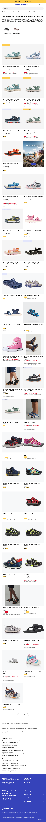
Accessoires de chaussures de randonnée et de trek (12, 750)
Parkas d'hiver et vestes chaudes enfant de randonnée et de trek (15, 758)
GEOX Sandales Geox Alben (9, 454)
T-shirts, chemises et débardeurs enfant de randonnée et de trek (15, 753)
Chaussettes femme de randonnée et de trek (11, 770)
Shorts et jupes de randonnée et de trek (10, 763)
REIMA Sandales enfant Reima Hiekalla (32, 295)
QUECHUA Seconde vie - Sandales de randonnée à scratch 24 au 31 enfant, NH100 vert (11, 422)
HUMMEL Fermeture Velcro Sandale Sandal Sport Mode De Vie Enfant (12, 390)
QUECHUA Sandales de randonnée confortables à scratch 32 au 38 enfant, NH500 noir (33, 264)
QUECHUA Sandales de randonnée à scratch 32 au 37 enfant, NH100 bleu (11, 67)
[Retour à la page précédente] (18, 714)
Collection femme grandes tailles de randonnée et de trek (14, 765)
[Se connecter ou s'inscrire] (39, 4)
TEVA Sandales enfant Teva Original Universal (32, 641)
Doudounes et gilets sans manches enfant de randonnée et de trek (15, 766)
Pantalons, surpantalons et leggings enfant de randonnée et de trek (16, 757)
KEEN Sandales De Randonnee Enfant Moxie (11, 641)
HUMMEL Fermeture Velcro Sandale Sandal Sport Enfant (12, 608)
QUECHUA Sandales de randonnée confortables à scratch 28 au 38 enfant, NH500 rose (12, 264)
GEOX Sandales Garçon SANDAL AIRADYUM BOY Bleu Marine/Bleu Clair (33, 325)
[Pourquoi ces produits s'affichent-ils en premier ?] (2, 42)
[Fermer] (43, 1)
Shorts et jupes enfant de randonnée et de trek (11, 740)
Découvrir (33, 163)
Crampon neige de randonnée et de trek (10, 760)
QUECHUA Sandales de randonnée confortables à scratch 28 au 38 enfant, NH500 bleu (12, 198)
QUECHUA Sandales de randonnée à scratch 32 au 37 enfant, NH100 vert (32, 131)
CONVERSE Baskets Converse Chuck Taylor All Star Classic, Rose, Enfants (12, 357)
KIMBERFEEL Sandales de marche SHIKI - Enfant (33, 672)
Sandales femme (16, 33)
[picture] (12, 54)
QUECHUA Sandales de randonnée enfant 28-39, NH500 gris (33, 390)
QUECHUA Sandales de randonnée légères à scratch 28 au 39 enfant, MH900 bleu (12, 131)
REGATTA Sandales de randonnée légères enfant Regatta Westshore (33, 575)
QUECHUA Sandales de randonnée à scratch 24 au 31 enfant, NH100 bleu (11, 100)
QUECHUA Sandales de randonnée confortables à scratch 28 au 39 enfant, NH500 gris (33, 68)
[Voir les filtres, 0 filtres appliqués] (3, 39)
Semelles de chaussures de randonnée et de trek (12, 748)
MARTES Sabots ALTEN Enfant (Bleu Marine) (12, 295)
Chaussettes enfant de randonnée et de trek (11, 768)
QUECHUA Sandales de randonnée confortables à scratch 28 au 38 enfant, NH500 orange (12, 165)
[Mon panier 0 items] (42, 4)
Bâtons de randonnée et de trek (8, 747)
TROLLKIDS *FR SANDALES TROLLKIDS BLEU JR (11, 325)
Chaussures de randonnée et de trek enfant (11, 742)
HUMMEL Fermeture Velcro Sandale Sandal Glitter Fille (12, 672)
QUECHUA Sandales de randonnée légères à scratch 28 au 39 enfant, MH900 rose (33, 197)
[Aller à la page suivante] (27, 714)
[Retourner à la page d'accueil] (22, 4)
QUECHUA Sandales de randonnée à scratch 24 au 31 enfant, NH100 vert (32, 100)
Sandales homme (7, 33)
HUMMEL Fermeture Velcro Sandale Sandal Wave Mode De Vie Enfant (33, 422)
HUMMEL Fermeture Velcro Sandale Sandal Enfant (33, 357)
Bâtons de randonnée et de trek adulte (10, 755)
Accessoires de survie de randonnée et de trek (11, 771)
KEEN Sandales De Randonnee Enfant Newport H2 (32, 455)
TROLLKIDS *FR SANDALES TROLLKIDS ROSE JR (32, 231)
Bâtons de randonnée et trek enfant (9, 745)
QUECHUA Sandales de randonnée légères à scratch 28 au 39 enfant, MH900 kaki (12, 231)
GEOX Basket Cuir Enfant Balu (9, 574)
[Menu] (3, 4)
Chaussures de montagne (7, 752)
